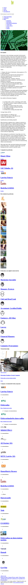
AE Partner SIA (6, 443)
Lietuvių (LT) (15, 578)
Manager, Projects (7, 289)
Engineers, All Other (8, 318)
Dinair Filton (5, 156)
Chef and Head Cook (8, 299)
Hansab (3, 552)
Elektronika (5, 405)
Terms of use (22, 577)
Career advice (9, 25)
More (4, 19)
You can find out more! (18, 582)
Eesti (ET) (9, 578)
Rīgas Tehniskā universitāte (6, 408)
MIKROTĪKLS (6, 430)
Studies (8, 28)
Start (2, 381)
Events (7, 27)
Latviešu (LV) (22, 578)
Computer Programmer (9, 346)
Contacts (10, 577)
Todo (2, 510)
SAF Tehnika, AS (7, 168)
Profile (2, 159)
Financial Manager (8, 336)
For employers (6, 11)
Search (5, 7)
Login (4, 9)
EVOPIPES (5, 523)
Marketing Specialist (8, 280)
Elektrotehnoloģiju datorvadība (12, 418)
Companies (6, 18)
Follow (2, 49)
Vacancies (8, 20)
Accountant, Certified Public (11, 308)
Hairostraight (6, 498)
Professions (8, 21)
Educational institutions (11, 23)
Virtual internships (7, 16)
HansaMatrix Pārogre (9, 471)
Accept (2, 583)
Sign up (5, 10)
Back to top (3, 576)
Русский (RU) (4, 579)
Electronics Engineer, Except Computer (10, 375)
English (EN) (4, 578)
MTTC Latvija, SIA (8, 456)
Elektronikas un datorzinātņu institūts (8, 378)
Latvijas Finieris (7, 177)
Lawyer (3, 327)
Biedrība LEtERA (7, 188)
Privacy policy (15, 577)
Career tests (9, 24)
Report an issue (4, 577)
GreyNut (4, 568)
